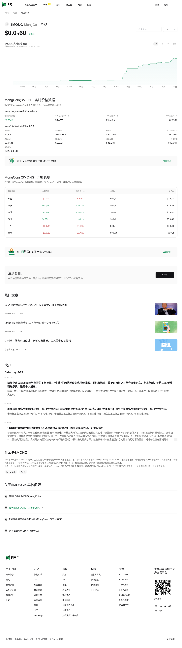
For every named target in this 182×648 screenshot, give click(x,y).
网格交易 (38, 594)
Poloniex (11, 4)
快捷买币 (38, 574)
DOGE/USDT (125, 594)
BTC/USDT (124, 574)
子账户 (65, 584)
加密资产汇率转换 (70, 615)
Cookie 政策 (28, 639)
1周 (156, 44)
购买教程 (66, 600)
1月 (162, 44)
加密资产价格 (68, 605)
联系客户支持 (97, 574)
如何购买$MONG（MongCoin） (25, 508)
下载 (8, 600)
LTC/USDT (124, 605)
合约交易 (38, 589)
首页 (7, 13)
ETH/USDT (124, 579)
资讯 (8, 579)
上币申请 (95, 589)
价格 (15, 13)
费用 (64, 574)
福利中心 (66, 594)
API (64, 579)
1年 (168, 44)
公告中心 (10, 574)
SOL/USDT (124, 600)
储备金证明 (11, 589)
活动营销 (10, 584)
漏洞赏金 (10, 594)
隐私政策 (18, 639)
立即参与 (167, 161)
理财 (36, 605)
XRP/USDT (124, 589)
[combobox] (148, 29)
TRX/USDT (124, 584)
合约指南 (95, 584)
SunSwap (38, 615)
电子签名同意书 (41, 639)
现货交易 (38, 584)
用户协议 (9, 639)
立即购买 (167, 252)
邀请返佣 (66, 589)
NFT (36, 610)
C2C (36, 579)
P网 (22, 251)
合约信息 (95, 579)
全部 (174, 44)
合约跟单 (38, 600)
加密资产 (66, 610)
